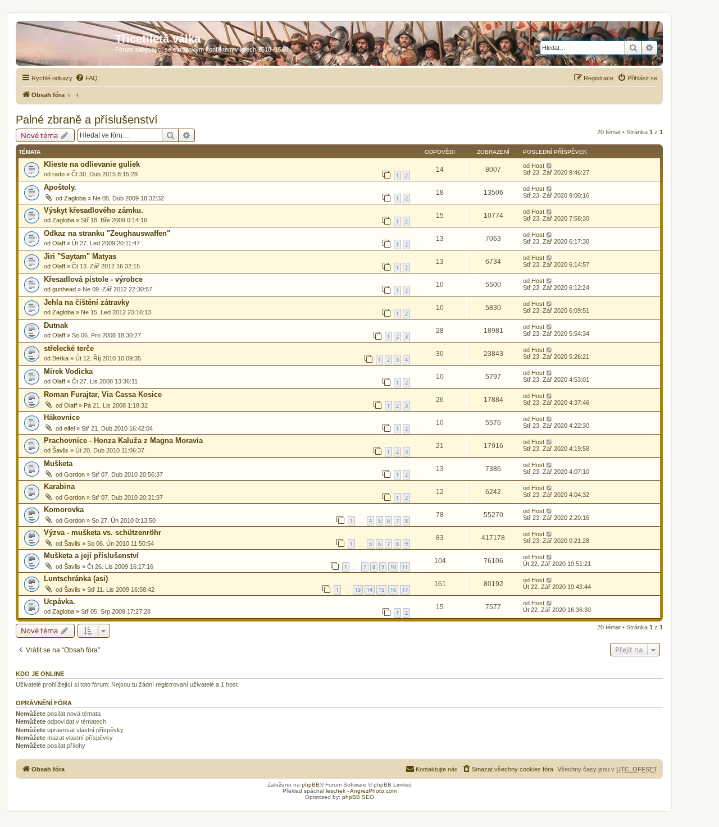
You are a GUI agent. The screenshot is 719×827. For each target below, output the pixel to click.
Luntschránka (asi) (76, 578)
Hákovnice (62, 417)
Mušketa (58, 463)
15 (381, 589)
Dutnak (56, 325)
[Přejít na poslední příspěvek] (549, 165)
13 (358, 589)
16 (393, 589)
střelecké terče (69, 348)
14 (369, 589)
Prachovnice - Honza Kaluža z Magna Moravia (123, 440)
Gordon (74, 474)
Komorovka (64, 509)
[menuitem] (86, 78)
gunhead (64, 289)
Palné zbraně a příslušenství (87, 119)
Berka (60, 358)
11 (405, 566)
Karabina (59, 486)
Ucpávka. (59, 601)
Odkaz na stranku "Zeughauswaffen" (107, 233)
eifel (69, 428)
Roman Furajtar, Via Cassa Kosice (103, 394)
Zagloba (75, 198)
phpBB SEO (358, 797)
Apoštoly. (60, 187)
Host (537, 165)
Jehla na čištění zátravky (86, 302)
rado (58, 174)
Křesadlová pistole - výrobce (93, 279)
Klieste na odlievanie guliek (92, 164)
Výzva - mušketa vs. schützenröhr (102, 532)
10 (393, 566)
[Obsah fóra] (67, 42)
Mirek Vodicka (68, 371)
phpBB (311, 785)
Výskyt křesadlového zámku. (93, 210)
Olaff (58, 243)
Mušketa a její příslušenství (91, 555)
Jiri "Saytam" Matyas (80, 256)
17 (405, 589)
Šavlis (60, 450)
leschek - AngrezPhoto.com (361, 791)
